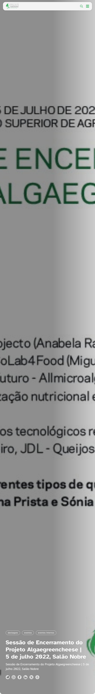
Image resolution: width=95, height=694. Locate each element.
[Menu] (87, 6)
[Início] (12, 4)
